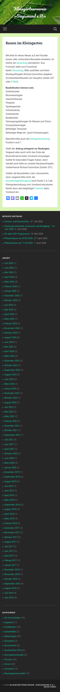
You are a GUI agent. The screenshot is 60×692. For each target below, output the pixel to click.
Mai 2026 (8, 272)
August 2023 (10, 374)
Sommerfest (10, 645)
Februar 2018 (10, 523)
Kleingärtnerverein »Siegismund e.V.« (30, 12)
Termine (8, 659)
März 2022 (9, 416)
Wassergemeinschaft (14, 673)
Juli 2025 (8, 305)
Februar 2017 (10, 560)
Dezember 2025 (11, 295)
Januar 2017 (10, 565)
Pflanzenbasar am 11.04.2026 (18, 243)
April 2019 (9, 495)
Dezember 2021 (11, 425)
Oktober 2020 (10, 453)
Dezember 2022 (11, 393)
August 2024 (10, 337)
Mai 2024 (8, 346)
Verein (7, 664)
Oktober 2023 (10, 365)
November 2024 (12, 328)
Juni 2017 (9, 551)
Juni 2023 (9, 379)
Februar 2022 (10, 421)
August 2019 (10, 481)
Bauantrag (22, 63)
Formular (39, 188)
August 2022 (10, 402)
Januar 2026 (10, 291)
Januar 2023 (10, 388)
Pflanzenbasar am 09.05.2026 (18, 238)
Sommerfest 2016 (13, 650)
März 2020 (9, 463)
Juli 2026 (8, 263)
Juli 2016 (8, 593)
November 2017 (12, 532)
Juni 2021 (9, 444)
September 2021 (12, 435)
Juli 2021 (8, 439)
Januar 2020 (10, 467)
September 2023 (12, 370)
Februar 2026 (10, 286)
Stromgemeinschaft (14, 655)
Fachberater (10, 627)
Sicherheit (9, 641)
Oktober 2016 (10, 579)
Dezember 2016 (11, 569)
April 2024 (9, 351)
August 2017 (10, 542)
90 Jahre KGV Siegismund (16, 233)
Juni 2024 (9, 342)
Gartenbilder (10, 631)
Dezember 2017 (11, 528)
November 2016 (12, 574)
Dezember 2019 (11, 472)
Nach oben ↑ (51, 687)
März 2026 (9, 281)
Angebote (9, 622)
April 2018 (9, 514)
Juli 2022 (8, 407)
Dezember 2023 (11, 360)
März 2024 (9, 356)
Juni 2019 (9, 490)
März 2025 (9, 319)
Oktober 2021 (10, 430)
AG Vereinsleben (12, 617)
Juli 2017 (8, 546)
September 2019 (12, 476)
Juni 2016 (9, 597)
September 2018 (12, 504)
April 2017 (9, 555)
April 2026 (9, 277)
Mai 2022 (8, 411)
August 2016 (10, 588)
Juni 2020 (9, 458)
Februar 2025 (10, 323)
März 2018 (9, 518)
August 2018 (10, 509)
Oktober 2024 (10, 332)
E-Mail (14, 81)
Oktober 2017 (10, 537)
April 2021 (9, 449)
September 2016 (12, 583)
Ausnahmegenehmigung (18, 180)
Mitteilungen (10, 636)
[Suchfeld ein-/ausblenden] (55, 29)
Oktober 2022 (10, 398)
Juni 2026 (9, 268)
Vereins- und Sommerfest (16, 221)
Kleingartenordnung (40, 138)
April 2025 (9, 314)
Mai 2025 (8, 309)
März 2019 (9, 500)
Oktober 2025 (10, 300)
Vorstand (8, 668)
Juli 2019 (8, 486)
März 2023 (9, 384)
